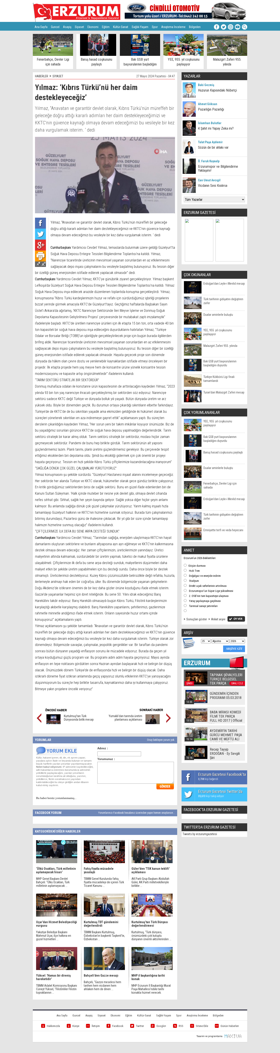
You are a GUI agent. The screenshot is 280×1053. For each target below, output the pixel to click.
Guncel (55, 27)
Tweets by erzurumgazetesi (200, 834)
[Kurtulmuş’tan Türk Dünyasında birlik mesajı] (53, 723)
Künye (75, 1026)
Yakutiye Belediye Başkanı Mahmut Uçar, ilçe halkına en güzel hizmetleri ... (53, 935)
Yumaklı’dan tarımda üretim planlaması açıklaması (125, 717)
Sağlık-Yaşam (140, 27)
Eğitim (106, 27)
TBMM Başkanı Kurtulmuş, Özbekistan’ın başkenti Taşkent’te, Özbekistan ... (104, 935)
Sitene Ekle (202, 1026)
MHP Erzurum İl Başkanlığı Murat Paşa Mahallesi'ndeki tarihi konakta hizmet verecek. (151, 989)
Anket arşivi (218, 619)
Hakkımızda (53, 1026)
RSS (181, 1026)
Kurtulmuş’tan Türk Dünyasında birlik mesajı (79, 717)
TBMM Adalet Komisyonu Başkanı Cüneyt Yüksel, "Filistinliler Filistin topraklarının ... (56, 989)
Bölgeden (195, 27)
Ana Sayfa (41, 27)
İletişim (96, 1026)
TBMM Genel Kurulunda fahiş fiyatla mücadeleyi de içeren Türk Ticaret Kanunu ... (104, 882)
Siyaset (79, 27)
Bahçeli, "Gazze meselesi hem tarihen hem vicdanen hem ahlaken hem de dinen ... (102, 985)
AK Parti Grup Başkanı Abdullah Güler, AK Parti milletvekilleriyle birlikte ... (150, 882)
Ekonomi (93, 27)
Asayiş (67, 27)
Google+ (161, 1026)
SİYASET (57, 76)
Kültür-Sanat (120, 27)
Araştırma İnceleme (173, 27)
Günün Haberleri (229, 1026)
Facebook (117, 1026)
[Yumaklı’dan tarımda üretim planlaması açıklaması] (152, 723)
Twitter (140, 1026)
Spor (155, 27)
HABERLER (41, 76)
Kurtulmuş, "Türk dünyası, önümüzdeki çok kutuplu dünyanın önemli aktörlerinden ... (151, 935)
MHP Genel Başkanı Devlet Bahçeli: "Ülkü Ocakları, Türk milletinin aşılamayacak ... (53, 882)
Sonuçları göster (196, 619)
